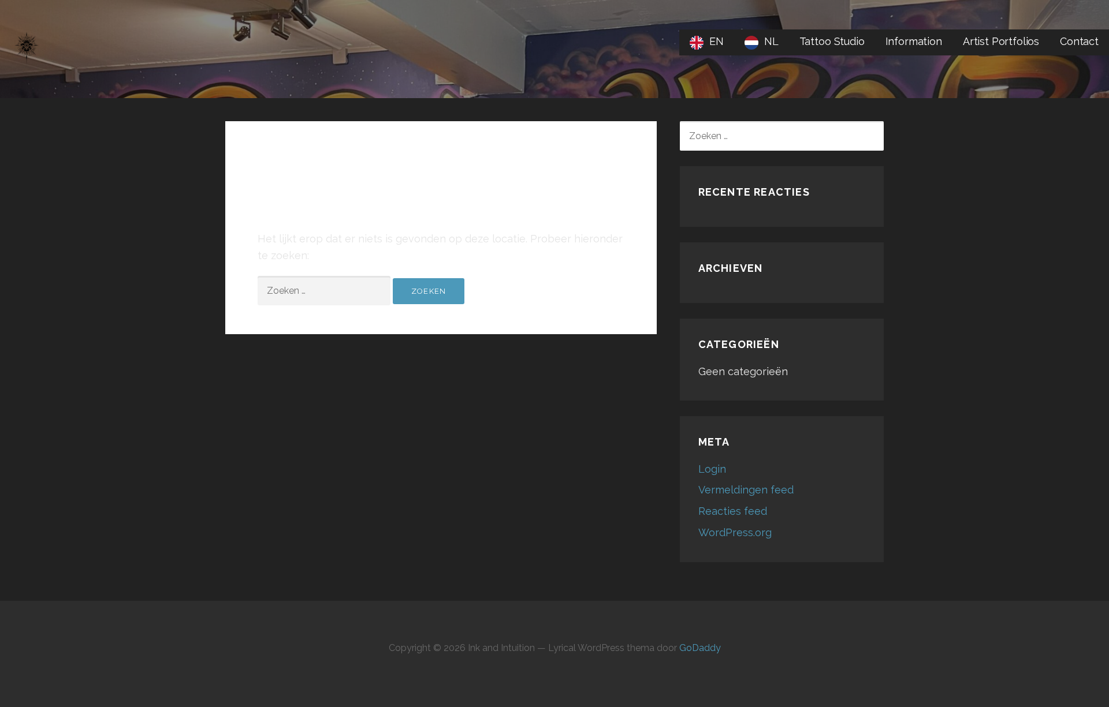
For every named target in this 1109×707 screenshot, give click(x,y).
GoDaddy (700, 647)
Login (712, 469)
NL (771, 41)
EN (716, 41)
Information (913, 41)
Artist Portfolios (1001, 41)
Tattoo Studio (832, 41)
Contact (1079, 41)
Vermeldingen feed (746, 490)
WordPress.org (735, 532)
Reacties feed (732, 511)
